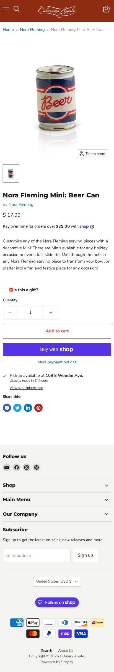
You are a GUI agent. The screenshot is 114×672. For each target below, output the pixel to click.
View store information (26, 388)
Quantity (10, 300)
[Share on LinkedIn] (28, 408)
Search (46, 650)
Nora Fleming (32, 29)
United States (54, 581)
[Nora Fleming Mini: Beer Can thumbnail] (11, 173)
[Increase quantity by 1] (51, 312)
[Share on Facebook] (7, 408)
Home (8, 29)
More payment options (57, 362)
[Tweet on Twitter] (17, 408)
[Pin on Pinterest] (38, 408)
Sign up (85, 555)
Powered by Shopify (57, 662)
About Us (65, 650)
